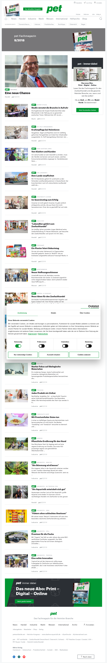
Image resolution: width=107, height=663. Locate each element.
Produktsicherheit (39, 650)
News (15, 625)
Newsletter (79, 3)
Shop (35, 629)
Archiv (74, 625)
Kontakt (50, 650)
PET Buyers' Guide (19, 642)
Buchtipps (61, 24)
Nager (83, 24)
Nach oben (87, 657)
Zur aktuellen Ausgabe (33, 9)
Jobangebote (17, 629)
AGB (56, 650)
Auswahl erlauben (53, 355)
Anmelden (99, 3)
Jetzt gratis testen (24, 601)
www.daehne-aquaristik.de (51, 634)
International (63, 625)
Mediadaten (64, 650)
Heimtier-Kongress (33, 634)
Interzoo (37, 24)
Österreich (73, 24)
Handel (24, 625)
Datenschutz (43, 334)
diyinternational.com (80, 634)
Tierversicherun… (24, 24)
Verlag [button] (98, 14)
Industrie (33, 625)
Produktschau (49, 24)
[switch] (42, 346)
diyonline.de (66, 634)
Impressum (32, 334)
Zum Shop (89, 3)
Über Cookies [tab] (85, 313)
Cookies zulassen (84, 355)
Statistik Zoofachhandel (35, 642)
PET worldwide (22, 639)
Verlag (41, 629)
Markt (43, 625)
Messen (52, 625)
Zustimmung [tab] (22, 313)
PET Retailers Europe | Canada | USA (78, 639)
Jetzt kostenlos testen (87, 110)
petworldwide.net (19, 634)
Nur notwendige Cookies (23, 355)
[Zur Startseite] (53, 614)
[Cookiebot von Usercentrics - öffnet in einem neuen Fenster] (90, 306)
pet (14, 639)
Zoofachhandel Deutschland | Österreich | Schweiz (46, 639)
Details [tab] (53, 313)
